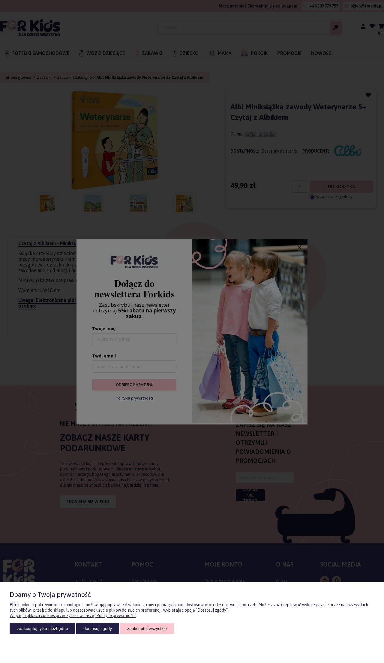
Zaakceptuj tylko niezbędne (42, 628)
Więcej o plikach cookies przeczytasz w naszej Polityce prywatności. (73, 615)
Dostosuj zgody (97, 628)
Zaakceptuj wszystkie (147, 628)
